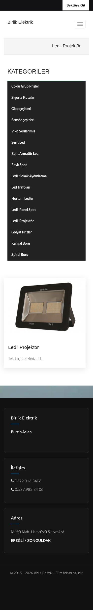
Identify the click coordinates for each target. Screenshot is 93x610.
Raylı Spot (19, 165)
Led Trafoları (20, 187)
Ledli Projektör (22, 221)
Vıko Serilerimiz (23, 131)
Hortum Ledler (22, 199)
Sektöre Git (75, 5)
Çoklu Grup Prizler (25, 86)
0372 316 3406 (27, 481)
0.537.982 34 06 (28, 490)
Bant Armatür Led (24, 154)
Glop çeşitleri (21, 109)
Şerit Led (18, 142)
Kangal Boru (20, 243)
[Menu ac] (80, 24)
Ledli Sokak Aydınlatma (29, 176)
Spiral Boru (19, 255)
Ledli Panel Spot (23, 210)
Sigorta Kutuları (23, 98)
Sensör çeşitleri (22, 120)
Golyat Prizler (21, 232)
